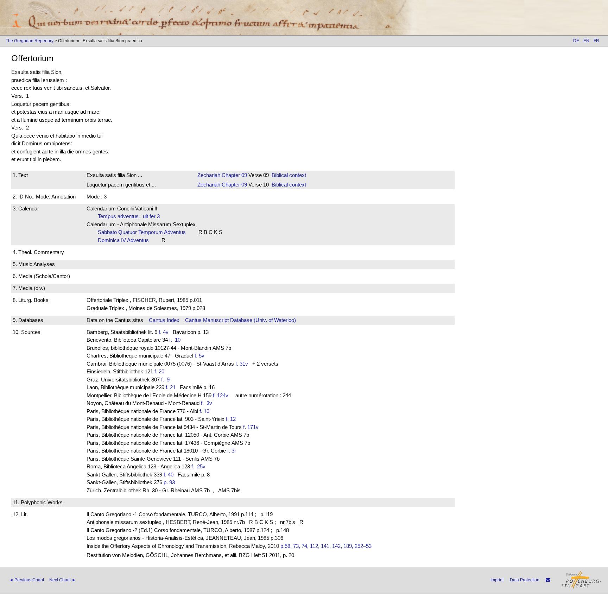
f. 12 (231, 419)
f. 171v (251, 427)
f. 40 (168, 475)
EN (586, 40)
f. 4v (164, 332)
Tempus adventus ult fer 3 (129, 216)
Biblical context (289, 175)
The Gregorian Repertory (29, 40)
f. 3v (208, 403)
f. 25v (199, 466)
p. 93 (169, 482)
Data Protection (524, 579)
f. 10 (176, 340)
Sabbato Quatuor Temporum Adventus (144, 232)
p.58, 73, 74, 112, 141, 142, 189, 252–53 (326, 546)
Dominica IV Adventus (125, 240)
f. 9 (166, 380)
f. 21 (171, 387)
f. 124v (220, 395)
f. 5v (199, 356)
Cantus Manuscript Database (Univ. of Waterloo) (240, 320)
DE (576, 40)
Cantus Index (164, 320)
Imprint (497, 579)
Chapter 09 (233, 175)
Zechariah (208, 175)
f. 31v (241, 364)
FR (596, 40)
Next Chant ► (62, 579)
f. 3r (231, 451)
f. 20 (159, 371)
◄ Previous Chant (26, 579)
